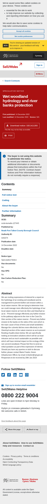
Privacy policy (16, 456)
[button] (43, 45)
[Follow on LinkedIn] (15, 375)
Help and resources (12, 446)
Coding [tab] (5, 200)
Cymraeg (38, 56)
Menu (40, 74)
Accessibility (8, 459)
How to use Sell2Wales (32, 443)
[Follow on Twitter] (3, 375)
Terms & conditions (31, 456)
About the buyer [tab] (10, 206)
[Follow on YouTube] (21, 375)
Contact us (28, 446)
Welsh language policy (12, 465)
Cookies (6, 456)
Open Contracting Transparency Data (18, 462)
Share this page (14, 429)
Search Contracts (12, 81)
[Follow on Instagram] (27, 375)
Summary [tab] (6, 189)
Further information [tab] (11, 211)
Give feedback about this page (13, 421)
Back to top (33, 429)
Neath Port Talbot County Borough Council (20, 231)
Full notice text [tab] (9, 195)
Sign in (39, 65)
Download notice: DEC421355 (24, 125)
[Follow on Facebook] (9, 375)
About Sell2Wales (11, 443)
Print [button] (10, 135)
